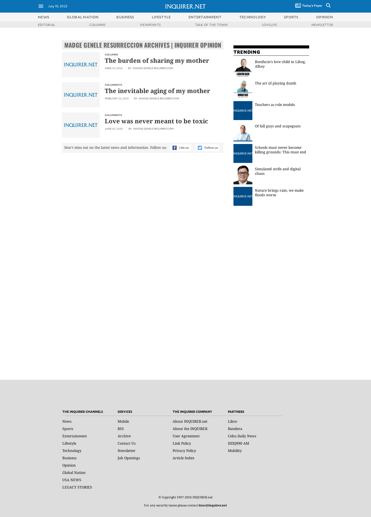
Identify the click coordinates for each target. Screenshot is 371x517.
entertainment (205, 17)
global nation (83, 17)
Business (69, 457)
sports (291, 17)
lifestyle (161, 17)
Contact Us (127, 443)
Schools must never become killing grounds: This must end (280, 149)
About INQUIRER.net (190, 421)
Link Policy (182, 443)
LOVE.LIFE (269, 25)
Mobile (123, 421)
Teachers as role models (275, 104)
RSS (121, 428)
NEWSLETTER (322, 25)
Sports (67, 428)
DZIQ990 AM (238, 443)
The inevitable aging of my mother (157, 91)
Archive (124, 436)
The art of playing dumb (276, 83)
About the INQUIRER (190, 428)
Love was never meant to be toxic (156, 121)
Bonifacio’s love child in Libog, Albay (280, 64)
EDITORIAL (46, 25)
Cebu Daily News (242, 436)
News (43, 17)
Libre (232, 421)
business (125, 17)
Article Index (183, 457)
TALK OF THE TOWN (211, 25)
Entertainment (74, 436)
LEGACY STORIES (77, 487)
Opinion (69, 465)
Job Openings (129, 457)
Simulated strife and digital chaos (278, 171)
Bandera (235, 428)
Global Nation (74, 472)
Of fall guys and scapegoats (278, 126)
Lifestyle (69, 443)
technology (252, 17)
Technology (72, 450)
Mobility (235, 450)
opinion (324, 17)
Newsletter (127, 450)
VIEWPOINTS (150, 25)
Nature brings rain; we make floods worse (279, 192)
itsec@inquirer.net (213, 505)
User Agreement (186, 436)
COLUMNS (97, 25)
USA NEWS (71, 479)
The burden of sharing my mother (157, 60)
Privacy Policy (184, 450)
